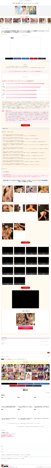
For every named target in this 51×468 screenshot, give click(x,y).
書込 (48, 352)
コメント (3, 437)
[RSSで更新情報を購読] (27, 390)
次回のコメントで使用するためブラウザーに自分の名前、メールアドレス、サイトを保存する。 (16, 454)
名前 (1, 446)
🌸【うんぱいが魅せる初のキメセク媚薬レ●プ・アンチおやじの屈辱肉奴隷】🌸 (17, 66)
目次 (24, 64)
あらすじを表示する (6, 171)
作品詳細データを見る (5, 128)
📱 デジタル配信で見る (25, 125)
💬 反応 (10, 466)
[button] (42, 58)
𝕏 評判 (6, 466)
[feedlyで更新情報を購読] (25, 390)
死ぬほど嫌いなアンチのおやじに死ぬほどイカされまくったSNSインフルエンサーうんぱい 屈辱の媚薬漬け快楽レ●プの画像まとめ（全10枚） (26, 67)
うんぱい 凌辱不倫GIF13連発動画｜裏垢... (45, 341)
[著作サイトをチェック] (24, 390)
